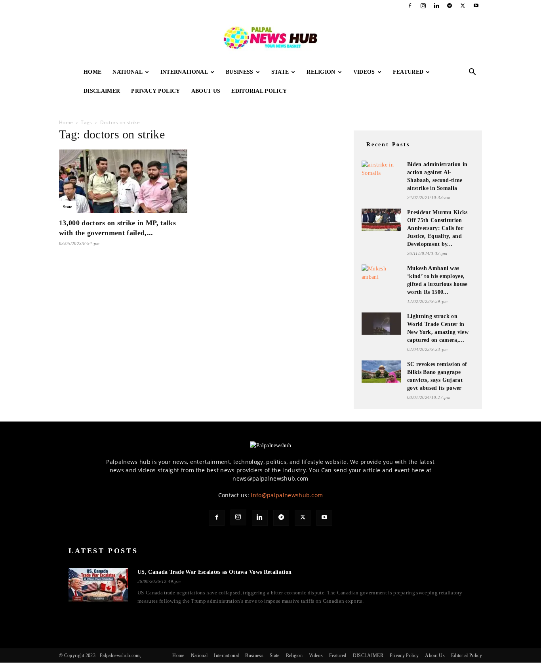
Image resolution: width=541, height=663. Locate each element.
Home (92, 72)
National (127, 72)
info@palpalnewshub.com (287, 495)
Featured (408, 72)
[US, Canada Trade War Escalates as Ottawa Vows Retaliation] (98, 585)
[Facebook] (410, 5)
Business (239, 72)
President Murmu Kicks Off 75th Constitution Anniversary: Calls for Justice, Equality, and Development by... (437, 228)
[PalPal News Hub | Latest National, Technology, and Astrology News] (270, 37)
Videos (364, 72)
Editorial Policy (259, 91)
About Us (206, 91)
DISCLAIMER (102, 91)
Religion (321, 72)
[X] (463, 5)
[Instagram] (423, 5)
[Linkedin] (436, 5)
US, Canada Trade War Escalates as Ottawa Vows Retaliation (214, 572)
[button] (472, 73)
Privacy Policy (155, 91)
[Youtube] (476, 5)
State (280, 72)
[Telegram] (449, 5)
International (184, 72)
